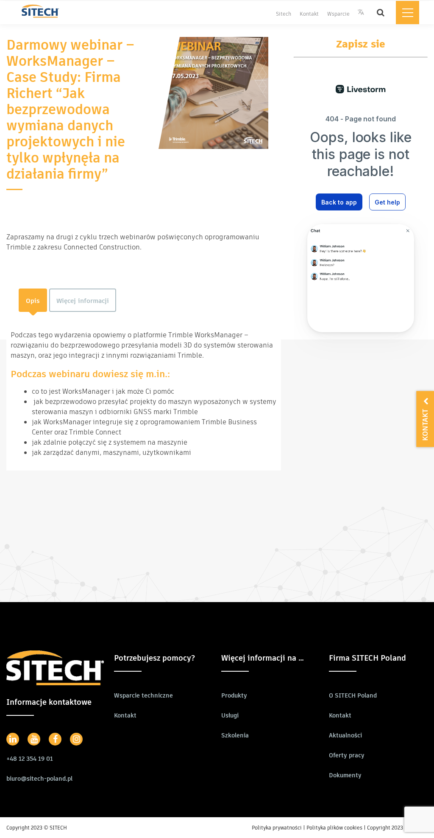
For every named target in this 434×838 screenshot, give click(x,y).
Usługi (230, 715)
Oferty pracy (346, 755)
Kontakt (309, 13)
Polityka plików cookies (334, 827)
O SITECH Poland (353, 695)
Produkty (234, 695)
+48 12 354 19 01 (29, 758)
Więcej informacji (82, 300)
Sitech (283, 13)
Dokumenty (345, 775)
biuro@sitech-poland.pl (39, 778)
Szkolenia (235, 735)
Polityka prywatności (277, 827)
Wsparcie (338, 13)
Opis (33, 300)
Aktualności (345, 735)
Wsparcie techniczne (143, 695)
